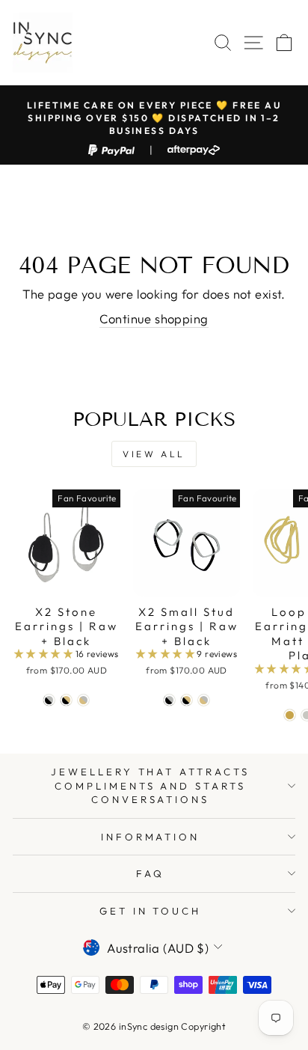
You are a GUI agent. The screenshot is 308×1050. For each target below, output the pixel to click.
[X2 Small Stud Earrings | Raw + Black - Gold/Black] (186, 700)
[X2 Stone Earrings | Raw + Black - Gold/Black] (66, 700)
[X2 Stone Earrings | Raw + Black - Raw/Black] (49, 700)
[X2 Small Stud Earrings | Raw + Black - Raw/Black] (169, 700)
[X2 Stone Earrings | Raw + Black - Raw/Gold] (83, 700)
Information (150, 837)
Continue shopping (153, 318)
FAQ (150, 873)
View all (154, 454)
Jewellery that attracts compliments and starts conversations (150, 785)
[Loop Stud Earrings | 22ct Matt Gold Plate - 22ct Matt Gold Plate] (289, 715)
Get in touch (150, 911)
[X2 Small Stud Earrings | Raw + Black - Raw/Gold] (203, 700)
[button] (45, 653)
